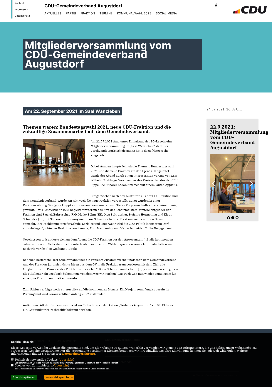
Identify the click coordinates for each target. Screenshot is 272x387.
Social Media (166, 13)
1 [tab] (228, 217)
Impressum (21, 9)
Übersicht (66, 359)
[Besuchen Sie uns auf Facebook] (216, 5)
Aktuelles (52, 13)
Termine (106, 13)
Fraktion (87, 13)
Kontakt (19, 3)
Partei (71, 13)
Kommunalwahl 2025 (134, 13)
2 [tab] (232, 217)
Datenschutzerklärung (78, 353)
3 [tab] (237, 217)
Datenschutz (22, 15)
